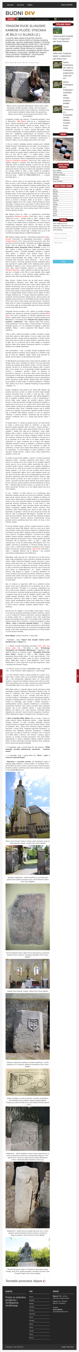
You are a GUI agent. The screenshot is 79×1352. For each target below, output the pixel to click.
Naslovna (10, 5)
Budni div (20, 1347)
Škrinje (55, 194)
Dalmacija (56, 177)
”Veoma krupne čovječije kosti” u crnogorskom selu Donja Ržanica (63, 38)
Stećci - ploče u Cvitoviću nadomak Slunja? (22, 623)
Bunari (55, 215)
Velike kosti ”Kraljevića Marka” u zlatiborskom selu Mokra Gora (42, 19)
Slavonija (56, 179)
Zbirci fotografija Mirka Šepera (18, 718)
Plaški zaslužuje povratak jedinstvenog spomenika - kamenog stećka (28, 749)
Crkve (55, 209)
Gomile (55, 198)
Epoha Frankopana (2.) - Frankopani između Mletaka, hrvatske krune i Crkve (68, 117)
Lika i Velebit (57, 170)
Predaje (55, 204)
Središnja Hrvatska (59, 175)
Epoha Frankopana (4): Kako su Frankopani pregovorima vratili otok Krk (68, 70)
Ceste (55, 213)
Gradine (55, 196)
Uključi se (20, 5)
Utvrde (55, 211)
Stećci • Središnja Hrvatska (32, 62)
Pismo (55, 202)
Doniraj (30, 5)
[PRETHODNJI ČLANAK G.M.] (78, 676)
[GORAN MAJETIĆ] (1, 676)
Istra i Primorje (57, 172)
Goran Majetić (10, 62)
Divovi (55, 189)
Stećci (55, 207)
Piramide (56, 200)
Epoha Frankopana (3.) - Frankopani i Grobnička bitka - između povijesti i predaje (68, 92)
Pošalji (63, 262)
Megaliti (55, 191)
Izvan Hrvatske (58, 181)
